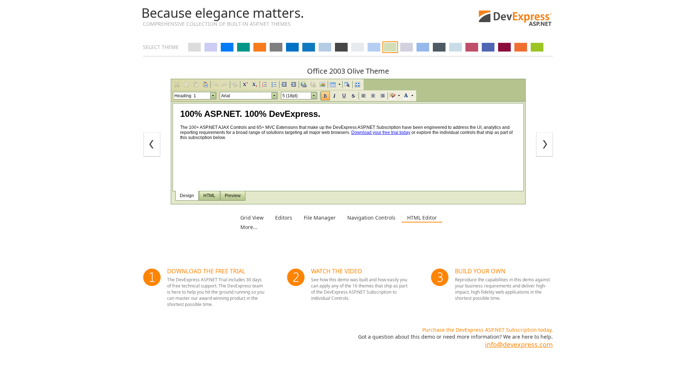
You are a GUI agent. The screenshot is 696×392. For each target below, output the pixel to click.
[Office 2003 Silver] (406, 47)
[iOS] (227, 47)
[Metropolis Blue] (292, 47)
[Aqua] (423, 47)
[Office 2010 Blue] (325, 47)
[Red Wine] (504, 47)
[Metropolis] (276, 47)
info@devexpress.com (519, 344)
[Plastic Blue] (488, 47)
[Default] (194, 47)
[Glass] (455, 47)
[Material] (243, 47)
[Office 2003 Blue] (374, 47)
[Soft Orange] (520, 47)
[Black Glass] (439, 47)
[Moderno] (308, 47)
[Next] (544, 144)
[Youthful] (537, 47)
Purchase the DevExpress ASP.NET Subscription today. (487, 329)
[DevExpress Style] (210, 47)
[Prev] (152, 144)
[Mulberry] (471, 47)
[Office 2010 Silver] (357, 47)
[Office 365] (259, 47)
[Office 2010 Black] (341, 47)
